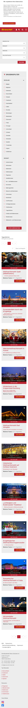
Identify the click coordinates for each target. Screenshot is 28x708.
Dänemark (8, 90)
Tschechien (9, 145)
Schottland (8, 129)
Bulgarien (8, 87)
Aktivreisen (8, 165)
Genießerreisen (9, 178)
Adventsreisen (9, 162)
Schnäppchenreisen (10, 204)
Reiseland (7, 80)
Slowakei (8, 135)
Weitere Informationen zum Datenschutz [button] (12, 16)
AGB (3, 643)
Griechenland (9, 103)
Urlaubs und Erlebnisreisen (12, 213)
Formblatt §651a (6, 647)
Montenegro (9, 113)
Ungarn (7, 148)
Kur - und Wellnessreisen (11, 181)
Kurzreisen (8, 184)
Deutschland (9, 93)
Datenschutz (9, 643)
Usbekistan (8, 151)
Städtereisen (9, 207)
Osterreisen (9, 194)
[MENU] (26, 30)
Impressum (20, 645)
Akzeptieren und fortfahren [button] (9, 23)
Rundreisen (8, 197)
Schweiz (8, 132)
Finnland (8, 97)
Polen (7, 122)
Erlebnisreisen (9, 171)
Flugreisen (8, 175)
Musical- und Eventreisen (12, 191)
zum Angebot (19, 281)
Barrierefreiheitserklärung (8, 645)
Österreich (8, 119)
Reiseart (6, 158)
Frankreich (8, 100)
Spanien (8, 142)
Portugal (8, 125)
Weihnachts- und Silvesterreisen (13, 220)
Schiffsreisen (9, 200)
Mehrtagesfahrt (10, 187)
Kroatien (8, 109)
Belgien (7, 84)
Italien (7, 106)
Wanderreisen (9, 216)
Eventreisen (6, 691)
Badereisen (8, 168)
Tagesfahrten (9, 210)
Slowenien (8, 138)
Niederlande (9, 116)
